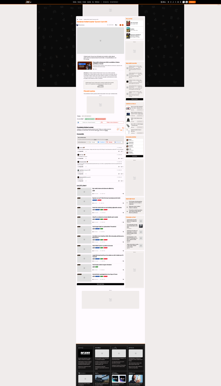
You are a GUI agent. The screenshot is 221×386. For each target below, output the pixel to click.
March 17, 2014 (100, 86)
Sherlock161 (82, 177)
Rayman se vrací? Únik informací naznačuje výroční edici (106, 198)
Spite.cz (128, 242)
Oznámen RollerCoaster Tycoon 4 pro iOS (91, 19)
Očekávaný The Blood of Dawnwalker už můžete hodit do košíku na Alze (132, 232)
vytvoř (107, 139)
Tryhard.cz (129, 222)
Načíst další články (100, 284)
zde (98, 130)
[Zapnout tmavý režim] (187, 2)
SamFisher (82, 170)
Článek (79, 62)
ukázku (106, 130)
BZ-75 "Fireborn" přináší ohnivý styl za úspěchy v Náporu (101, 384)
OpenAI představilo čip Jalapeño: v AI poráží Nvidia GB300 (119, 359)
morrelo (81, 147)
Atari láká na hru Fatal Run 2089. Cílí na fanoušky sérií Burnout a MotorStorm (108, 236)
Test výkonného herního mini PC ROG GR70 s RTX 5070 (132, 226)
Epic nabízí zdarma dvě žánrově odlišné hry (103, 188)
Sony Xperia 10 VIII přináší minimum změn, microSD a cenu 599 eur (135, 384)
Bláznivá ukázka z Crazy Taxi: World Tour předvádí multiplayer (102, 359)
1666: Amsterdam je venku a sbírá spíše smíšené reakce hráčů (132, 245)
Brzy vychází (129, 18)
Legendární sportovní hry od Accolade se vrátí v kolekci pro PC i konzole (108, 256)
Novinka (80, 19)
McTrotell (82, 154)
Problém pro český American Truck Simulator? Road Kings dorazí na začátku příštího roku (102, 363)
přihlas (95, 139)
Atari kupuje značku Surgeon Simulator (102, 264)
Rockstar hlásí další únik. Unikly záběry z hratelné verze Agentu (84, 359)
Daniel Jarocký (96, 193)
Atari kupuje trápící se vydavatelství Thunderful (104, 226)
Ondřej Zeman (96, 279)
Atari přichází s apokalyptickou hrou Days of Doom (104, 274)
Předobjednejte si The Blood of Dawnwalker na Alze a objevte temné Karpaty (132, 238)
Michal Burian (81, 25)
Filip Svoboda (95, 231)
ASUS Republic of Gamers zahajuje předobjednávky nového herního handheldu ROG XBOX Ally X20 (84, 363)
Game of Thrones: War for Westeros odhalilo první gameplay (135, 367)
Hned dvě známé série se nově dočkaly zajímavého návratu (107, 207)
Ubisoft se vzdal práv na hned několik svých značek (105, 217)
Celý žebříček (134, 156)
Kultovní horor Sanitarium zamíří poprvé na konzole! (84, 367)
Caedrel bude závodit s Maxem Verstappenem (132, 220)
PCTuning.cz (129, 228)
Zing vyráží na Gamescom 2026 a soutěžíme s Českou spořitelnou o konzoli (106, 63)
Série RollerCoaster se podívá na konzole (102, 245)
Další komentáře (134, 99)
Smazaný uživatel (83, 161)
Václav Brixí (95, 203)
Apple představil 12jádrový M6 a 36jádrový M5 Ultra (118, 384)
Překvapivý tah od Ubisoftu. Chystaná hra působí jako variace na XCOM (102, 368)
